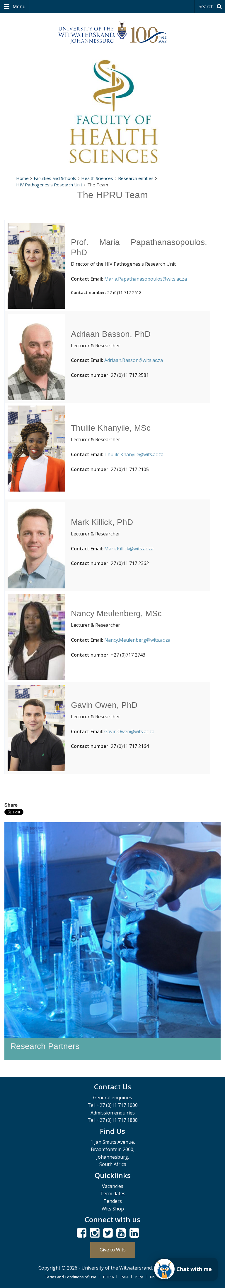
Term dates (112, 1193)
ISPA (139, 1277)
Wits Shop (113, 1208)
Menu (18, 6)
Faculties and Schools (55, 178)
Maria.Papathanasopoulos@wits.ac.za (145, 279)
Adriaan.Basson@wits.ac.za (133, 360)
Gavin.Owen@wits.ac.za (129, 731)
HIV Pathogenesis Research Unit (49, 185)
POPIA (108, 1277)
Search (207, 6)
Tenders (112, 1201)
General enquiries (112, 1097)
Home (22, 178)
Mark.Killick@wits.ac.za (129, 548)
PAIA (125, 1277)
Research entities (136, 178)
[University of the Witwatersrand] (112, 32)
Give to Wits (113, 1249)
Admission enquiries (113, 1113)
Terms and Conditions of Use (70, 1277)
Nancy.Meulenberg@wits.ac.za (137, 640)
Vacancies (112, 1186)
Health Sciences (97, 178)
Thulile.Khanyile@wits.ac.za (133, 454)
